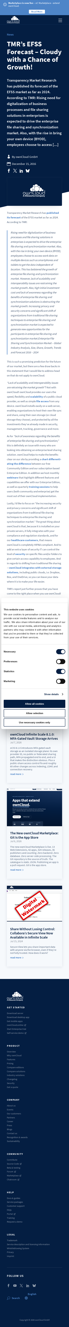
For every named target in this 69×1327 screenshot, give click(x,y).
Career (10, 1121)
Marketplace (13, 1175)
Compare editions (15, 1067)
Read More (37, 11)
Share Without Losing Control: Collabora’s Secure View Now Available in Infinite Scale (32, 933)
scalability (36, 396)
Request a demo (14, 1221)
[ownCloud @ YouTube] (15, 1285)
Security (11, 1083)
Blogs (9, 1129)
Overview (11, 1051)
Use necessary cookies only (34, 722)
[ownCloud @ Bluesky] (28, 171)
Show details (51, 694)
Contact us (12, 1133)
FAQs (9, 1209)
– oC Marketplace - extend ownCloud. (34, 4)
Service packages (15, 1202)
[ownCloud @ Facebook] (8, 1285)
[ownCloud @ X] (21, 1285)
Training (11, 1217)
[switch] (60, 661)
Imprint (10, 1256)
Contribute (12, 1159)
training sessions (39, 487)
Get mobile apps (15, 1021)
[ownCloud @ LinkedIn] (27, 1285)
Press (9, 1125)
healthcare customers (24, 540)
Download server (15, 1013)
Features (11, 1059)
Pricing (10, 1063)
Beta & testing (13, 1167)
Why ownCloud (14, 1055)
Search (16, 1298)
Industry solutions (16, 1075)
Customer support (16, 1206)
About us (11, 1105)
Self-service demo (15, 1033)
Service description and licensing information (28, 1244)
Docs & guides (13, 1198)
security (20, 554)
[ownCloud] (13, 19)
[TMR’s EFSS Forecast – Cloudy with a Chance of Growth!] (9, 171)
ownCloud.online (15, 1025)
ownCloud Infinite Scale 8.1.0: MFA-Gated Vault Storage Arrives (34, 736)
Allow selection (34, 713)
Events (10, 1109)
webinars (12, 477)
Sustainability (13, 1141)
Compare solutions (16, 1071)
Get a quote (12, 1087)
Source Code (13, 1163)
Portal (10, 1213)
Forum (10, 1171)
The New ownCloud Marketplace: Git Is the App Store (34, 835)
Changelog (12, 1079)
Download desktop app (18, 1017)
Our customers (14, 1113)
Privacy (10, 1252)
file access (42, 401)
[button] (32, 1294)
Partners (11, 1117)
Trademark (12, 1240)
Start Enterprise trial (16, 1029)
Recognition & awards (17, 1137)
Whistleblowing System (18, 1248)
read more (15, 774)
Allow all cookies (34, 703)
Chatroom (12, 1179)
